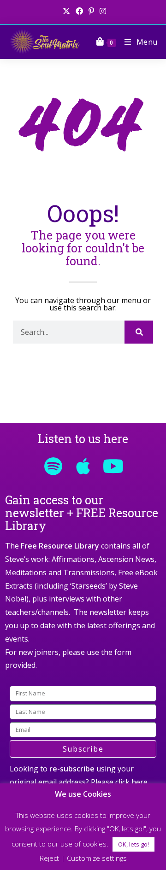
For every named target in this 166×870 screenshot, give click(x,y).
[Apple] (83, 466)
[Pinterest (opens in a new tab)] (91, 11)
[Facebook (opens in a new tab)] (79, 11)
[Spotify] (53, 466)
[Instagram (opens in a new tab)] (101, 11)
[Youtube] (113, 466)
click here (131, 782)
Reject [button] (49, 858)
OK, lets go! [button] (133, 844)
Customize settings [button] (97, 858)
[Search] (139, 332)
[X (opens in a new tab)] (66, 11)
